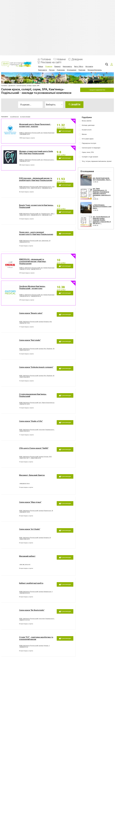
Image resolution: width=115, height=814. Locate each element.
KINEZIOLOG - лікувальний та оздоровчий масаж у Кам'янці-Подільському (32, 261)
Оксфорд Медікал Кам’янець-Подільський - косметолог (32, 287)
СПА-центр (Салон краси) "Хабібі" (34, 448)
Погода (51, 70)
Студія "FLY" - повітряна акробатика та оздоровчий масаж (36, 638)
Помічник (82, 70)
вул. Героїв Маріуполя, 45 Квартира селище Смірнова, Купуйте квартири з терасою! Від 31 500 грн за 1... (102, 220)
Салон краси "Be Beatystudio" (31, 610)
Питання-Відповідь (95, 70)
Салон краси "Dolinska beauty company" (36, 367)
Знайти (75, 104)
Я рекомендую (66, 131)
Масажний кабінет (27, 556)
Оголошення (71, 70)
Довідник (77, 59)
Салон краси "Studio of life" (31, 421)
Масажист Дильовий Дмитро (32, 475)
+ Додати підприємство (97, 90)
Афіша (40, 66)
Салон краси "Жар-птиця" (30, 502)
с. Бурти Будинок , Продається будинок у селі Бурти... (102, 206)
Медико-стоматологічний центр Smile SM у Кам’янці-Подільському (36, 152)
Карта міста (42, 70)
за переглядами (25, 116)
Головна (46, 59)
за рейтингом (14, 116)
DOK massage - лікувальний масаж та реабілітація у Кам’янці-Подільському (35, 179)
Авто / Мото (78, 66)
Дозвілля (48, 66)
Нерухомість (67, 66)
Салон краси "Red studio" (30, 340)
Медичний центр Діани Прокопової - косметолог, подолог (35, 125)
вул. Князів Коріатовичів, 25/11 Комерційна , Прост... (102, 178)
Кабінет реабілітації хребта (31, 583)
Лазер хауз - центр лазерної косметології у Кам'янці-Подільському (36, 233)
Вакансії (57, 66)
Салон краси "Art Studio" (29, 529)
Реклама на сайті (51, 62)
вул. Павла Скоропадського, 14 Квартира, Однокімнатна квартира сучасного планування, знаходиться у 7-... (102, 193)
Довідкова (61, 70)
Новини (61, 59)
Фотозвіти (89, 66)
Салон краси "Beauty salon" (31, 313)
